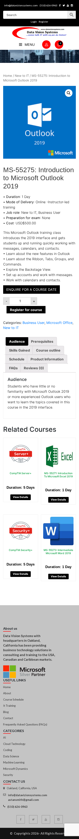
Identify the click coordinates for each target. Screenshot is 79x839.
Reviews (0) (34, 368)
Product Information (47, 359)
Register (43, 21)
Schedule (16, 359)
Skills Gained (19, 350)
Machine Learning (13, 762)
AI (4, 737)
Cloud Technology (14, 744)
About (7, 693)
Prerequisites (42, 341)
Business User (33, 323)
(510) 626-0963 (48, 5)
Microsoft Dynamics (15, 768)
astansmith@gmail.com (23, 799)
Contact (8, 718)
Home (7, 76)
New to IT (22, 76)
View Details (20, 497)
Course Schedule (13, 699)
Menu (29, 44)
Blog (6, 712)
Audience (17, 341)
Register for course (26, 310)
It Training (9, 705)
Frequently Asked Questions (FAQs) (25, 724)
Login (34, 21)
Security (8, 775)
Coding (7, 750)
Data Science (11, 756)
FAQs (13, 368)
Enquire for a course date (31, 289)
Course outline (48, 350)
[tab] (16, 341)
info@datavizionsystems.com (21, 5)
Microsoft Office (59, 323)
